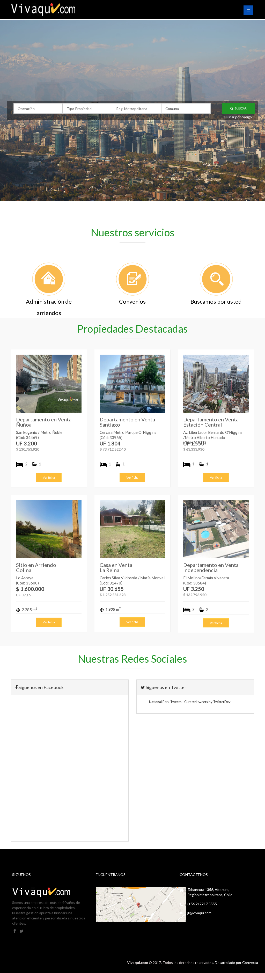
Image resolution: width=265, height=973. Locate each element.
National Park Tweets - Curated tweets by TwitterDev (190, 702)
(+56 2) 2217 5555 (202, 904)
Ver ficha (49, 477)
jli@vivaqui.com (199, 913)
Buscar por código (238, 117)
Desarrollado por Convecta (236, 962)
